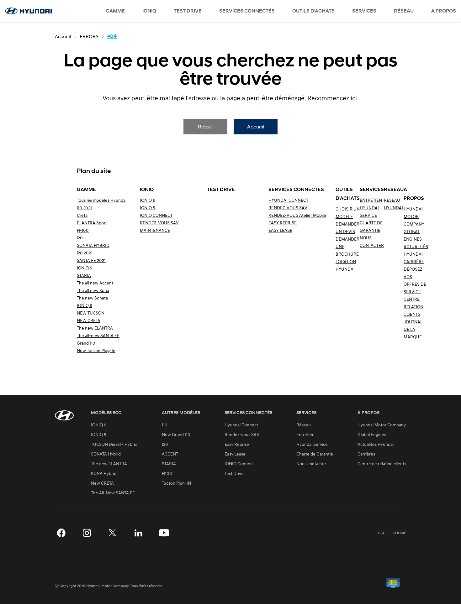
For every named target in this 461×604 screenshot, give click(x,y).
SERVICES (364, 11)
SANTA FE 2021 (91, 260)
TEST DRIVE (188, 11)
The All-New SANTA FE (113, 493)
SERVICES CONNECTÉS (247, 11)
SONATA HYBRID (93, 245)
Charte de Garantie (314, 454)
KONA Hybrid (103, 473)
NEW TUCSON (90, 312)
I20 (165, 444)
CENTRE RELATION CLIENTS (413, 306)
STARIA (84, 275)
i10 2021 (84, 207)
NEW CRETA (88, 320)
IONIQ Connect (239, 463)
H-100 (83, 230)
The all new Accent (95, 282)
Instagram (87, 533)
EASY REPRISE (282, 222)
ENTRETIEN (371, 200)
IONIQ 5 (84, 267)
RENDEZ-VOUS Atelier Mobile (297, 215)
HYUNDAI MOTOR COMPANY (414, 216)
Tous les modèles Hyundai (101, 200)
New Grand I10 (176, 434)
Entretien (305, 434)
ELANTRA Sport (92, 222)
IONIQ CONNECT (156, 215)
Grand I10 (86, 343)
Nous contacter (311, 463)
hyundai (28, 11)
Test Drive (234, 473)
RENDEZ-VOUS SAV (159, 222)
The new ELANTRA (95, 328)
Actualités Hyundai (376, 444)
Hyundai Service (312, 444)
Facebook (61, 533)
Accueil (255, 126)
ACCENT (170, 454)
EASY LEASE (280, 230)
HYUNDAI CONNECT (288, 200)
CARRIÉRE (414, 261)
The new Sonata (92, 297)
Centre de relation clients (382, 463)
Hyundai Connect (241, 425)
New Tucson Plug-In (96, 350)
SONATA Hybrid (106, 454)
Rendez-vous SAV (242, 434)
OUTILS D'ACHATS (313, 11)
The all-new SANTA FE (98, 335)
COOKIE (399, 533)
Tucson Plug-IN (176, 483)
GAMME (115, 11)
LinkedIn (138, 533)
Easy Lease (235, 454)
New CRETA (102, 483)
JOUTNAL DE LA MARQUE (413, 329)
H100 (167, 473)
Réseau (303, 425)
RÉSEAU (404, 11)
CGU (381, 533)
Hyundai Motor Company (382, 425)
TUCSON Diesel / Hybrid (114, 444)
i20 (80, 237)
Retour (205, 126)
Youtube (164, 533)
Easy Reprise (237, 444)
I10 (164, 425)
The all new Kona (93, 290)
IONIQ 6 (84, 305)
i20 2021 (85, 252)
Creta (82, 215)
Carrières (366, 454)
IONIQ (149, 11)
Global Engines (372, 434)
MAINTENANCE (155, 230)
